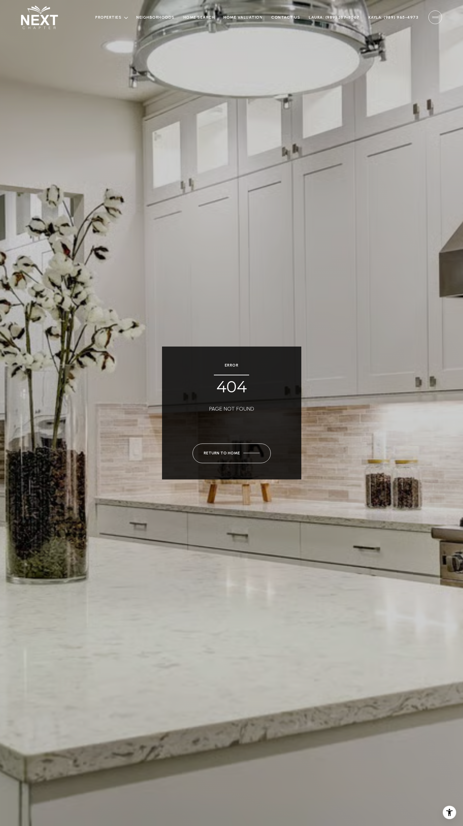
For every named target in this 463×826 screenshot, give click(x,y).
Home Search (199, 17)
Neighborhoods (155, 17)
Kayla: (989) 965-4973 (393, 17)
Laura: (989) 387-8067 (334, 17)
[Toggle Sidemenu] (435, 17)
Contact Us (285, 17)
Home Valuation (242, 17)
